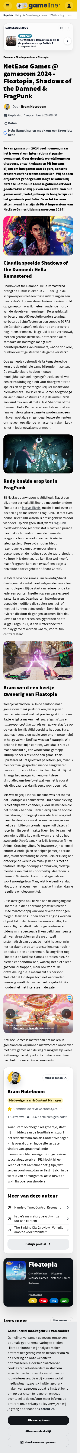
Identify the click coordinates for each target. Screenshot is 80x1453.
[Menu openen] (7, 5)
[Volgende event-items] (67, 41)
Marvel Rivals (31, 508)
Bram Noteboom (33, 106)
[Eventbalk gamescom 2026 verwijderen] (68, 28)
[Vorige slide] (10, 454)
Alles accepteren (38, 1420)
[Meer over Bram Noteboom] (14, 1078)
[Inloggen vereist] (20, 1265)
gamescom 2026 (16, 28)
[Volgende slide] (66, 454)
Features (8, 57)
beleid (45, 1409)
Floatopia (43, 57)
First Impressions (25, 57)
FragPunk (59, 523)
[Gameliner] (38, 5)
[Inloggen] (69, 5)
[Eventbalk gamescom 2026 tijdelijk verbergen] (61, 28)
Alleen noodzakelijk (38, 1431)
